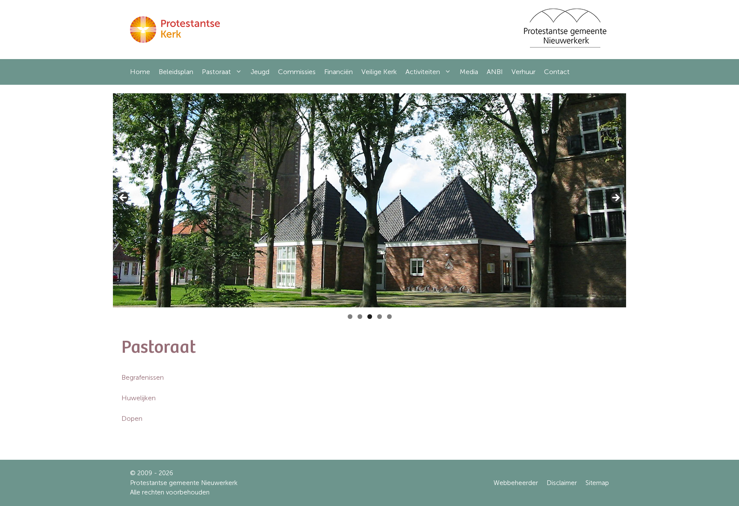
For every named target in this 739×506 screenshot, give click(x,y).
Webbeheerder (516, 483)
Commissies (297, 72)
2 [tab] (360, 316)
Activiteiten (422, 72)
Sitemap (597, 483)
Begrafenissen (142, 377)
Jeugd (260, 72)
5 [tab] (389, 316)
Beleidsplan (176, 72)
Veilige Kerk (379, 72)
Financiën (338, 72)
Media (469, 72)
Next (615, 198)
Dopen (131, 418)
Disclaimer (562, 483)
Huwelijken (138, 398)
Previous (123, 198)
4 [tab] (379, 316)
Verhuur (523, 72)
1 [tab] (350, 316)
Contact (557, 72)
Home (140, 72)
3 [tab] (369, 316)
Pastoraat (216, 72)
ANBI (495, 72)
